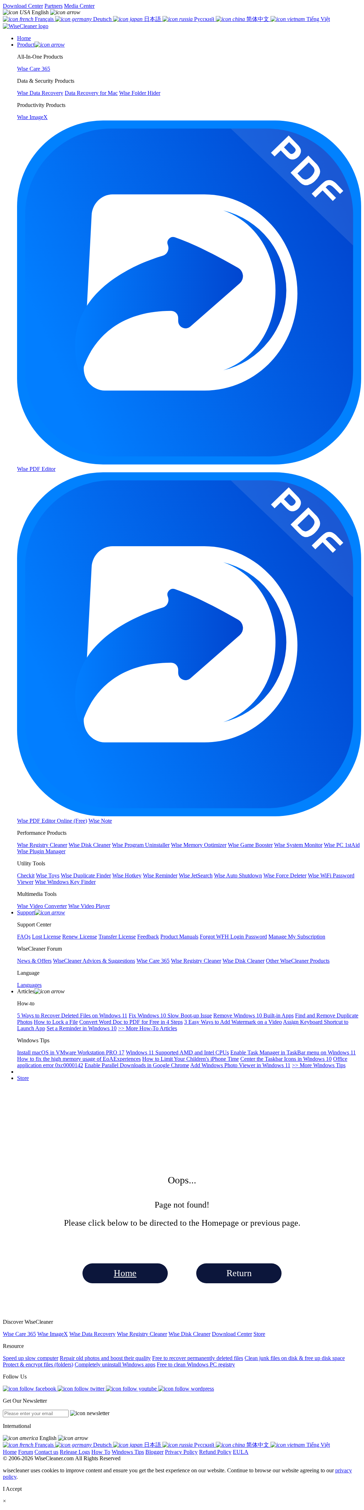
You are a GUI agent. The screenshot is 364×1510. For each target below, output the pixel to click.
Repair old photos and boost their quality (105, 1358)
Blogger (154, 1452)
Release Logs (75, 1452)
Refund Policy (215, 1452)
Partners (53, 6)
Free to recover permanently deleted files (197, 1358)
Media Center (79, 6)
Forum (25, 1452)
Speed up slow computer (30, 1358)
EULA (240, 1452)
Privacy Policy (181, 1452)
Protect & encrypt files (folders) (38, 1364)
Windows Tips (128, 1452)
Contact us (46, 1452)
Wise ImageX (52, 1334)
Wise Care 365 (19, 1334)
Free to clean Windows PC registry (196, 1364)
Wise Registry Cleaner (142, 1334)
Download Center (23, 6)
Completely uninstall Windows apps (115, 1364)
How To (100, 1452)
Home (125, 1273)
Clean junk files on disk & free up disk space (295, 1358)
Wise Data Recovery (92, 1334)
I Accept (12, 1489)
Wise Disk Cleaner (189, 1334)
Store (23, 1078)
